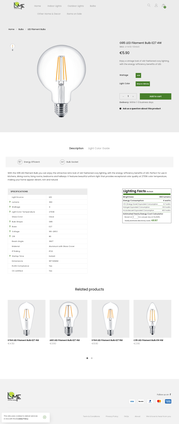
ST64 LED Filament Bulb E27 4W (23, 340)
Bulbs (21, 29)
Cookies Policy (22, 419)
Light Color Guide (99, 148)
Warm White (143, 84)
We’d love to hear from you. (158, 416)
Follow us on (163, 394)
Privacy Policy (112, 416)
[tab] (76, 148)
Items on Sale (74, 14)
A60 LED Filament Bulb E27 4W (65, 340)
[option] (61, 81)
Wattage (124, 75)
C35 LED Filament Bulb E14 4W (148, 340)
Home (37, 6)
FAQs (126, 416)
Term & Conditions (91, 416)
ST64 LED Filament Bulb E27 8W (107, 340)
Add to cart (156, 96)
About (137, 416)
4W (138, 75)
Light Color (125, 83)
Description (76, 148)
